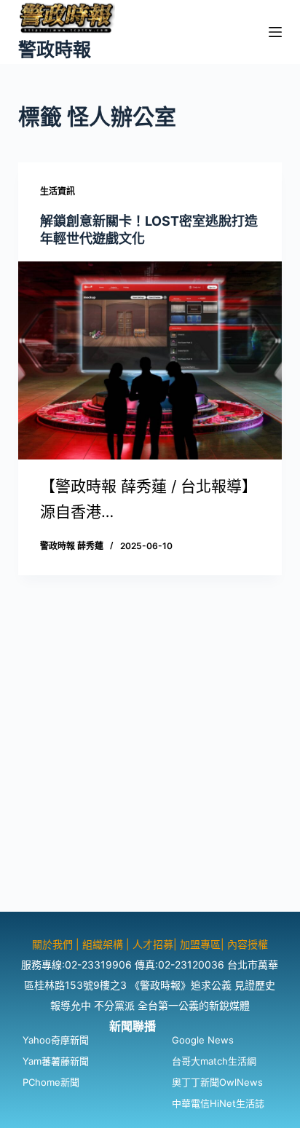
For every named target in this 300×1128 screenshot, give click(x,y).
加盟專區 (200, 944)
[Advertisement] (150, 762)
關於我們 (54, 944)
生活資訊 (57, 191)
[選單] (275, 32)
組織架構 (102, 944)
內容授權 (247, 944)
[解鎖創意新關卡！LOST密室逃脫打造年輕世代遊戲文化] (150, 360)
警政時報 (54, 49)
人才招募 (153, 944)
